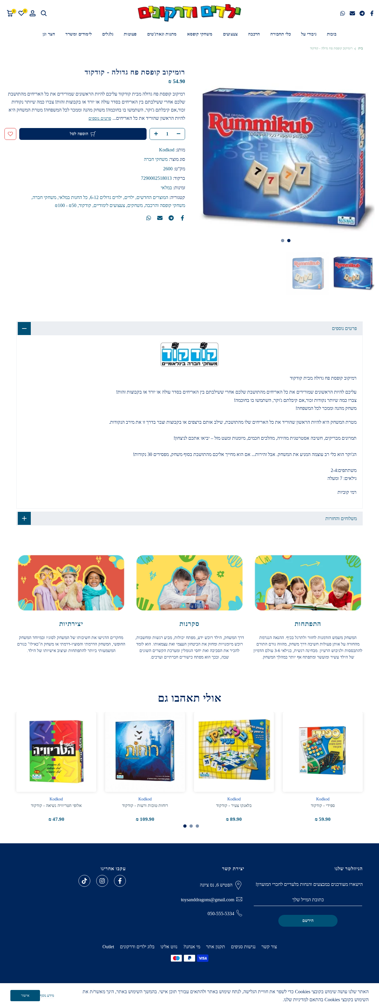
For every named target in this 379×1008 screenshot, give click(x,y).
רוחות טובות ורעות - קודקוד (145, 805)
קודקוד (85, 205)
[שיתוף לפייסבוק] (372, 13)
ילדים (129, 197)
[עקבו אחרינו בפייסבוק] (120, 881)
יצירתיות (71, 623)
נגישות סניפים (243, 946)
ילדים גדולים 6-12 (106, 197)
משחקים (135, 205)
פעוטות (130, 34)
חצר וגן (49, 34)
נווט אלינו (168, 946)
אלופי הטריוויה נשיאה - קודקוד (56, 805)
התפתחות (308, 623)
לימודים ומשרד (78, 34)
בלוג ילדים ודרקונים (137, 946)
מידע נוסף (47, 995)
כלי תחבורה (280, 34)
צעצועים (230, 34)
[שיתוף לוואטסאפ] (342, 13)
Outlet (108, 946)
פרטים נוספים (100, 118)
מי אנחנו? (191, 946)
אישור (25, 996)
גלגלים (107, 34)
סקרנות (189, 623)
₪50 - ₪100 (65, 205)
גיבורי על (309, 34)
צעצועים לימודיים (109, 205)
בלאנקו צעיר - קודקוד (234, 805)
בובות (331, 34)
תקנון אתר (215, 946)
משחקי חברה (156, 159)
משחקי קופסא (200, 34)
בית (360, 48)
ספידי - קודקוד (323, 805)
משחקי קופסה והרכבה (165, 205)
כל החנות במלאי (73, 197)
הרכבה (254, 34)
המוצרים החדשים (152, 197)
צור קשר (269, 946)
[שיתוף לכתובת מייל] (352, 13)
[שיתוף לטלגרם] (362, 13)
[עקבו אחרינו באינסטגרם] (102, 881)
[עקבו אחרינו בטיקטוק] (84, 881)
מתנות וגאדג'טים (162, 34)
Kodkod (166, 149)
